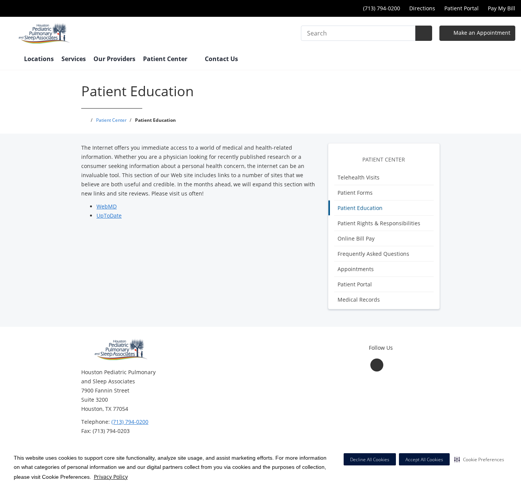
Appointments (356, 269)
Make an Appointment (481, 32)
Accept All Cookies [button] (424, 459)
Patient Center (383, 159)
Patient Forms (355, 192)
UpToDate (109, 215)
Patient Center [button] (166, 59)
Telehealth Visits (358, 177)
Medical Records (359, 299)
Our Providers (114, 59)
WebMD (106, 206)
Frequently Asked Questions (373, 253)
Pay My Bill (501, 8)
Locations (39, 59)
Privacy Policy (111, 476)
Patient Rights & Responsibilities (379, 223)
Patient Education (360, 208)
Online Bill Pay (356, 238)
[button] (479, 459)
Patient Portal (461, 8)
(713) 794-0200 (129, 421)
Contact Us (221, 59)
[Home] (11, 59)
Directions (422, 8)
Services (73, 59)
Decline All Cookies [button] (369, 459)
